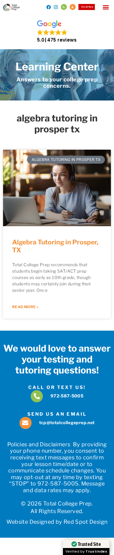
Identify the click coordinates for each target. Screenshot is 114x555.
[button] (106, 7)
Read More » (25, 307)
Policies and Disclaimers (39, 444)
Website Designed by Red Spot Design (57, 522)
